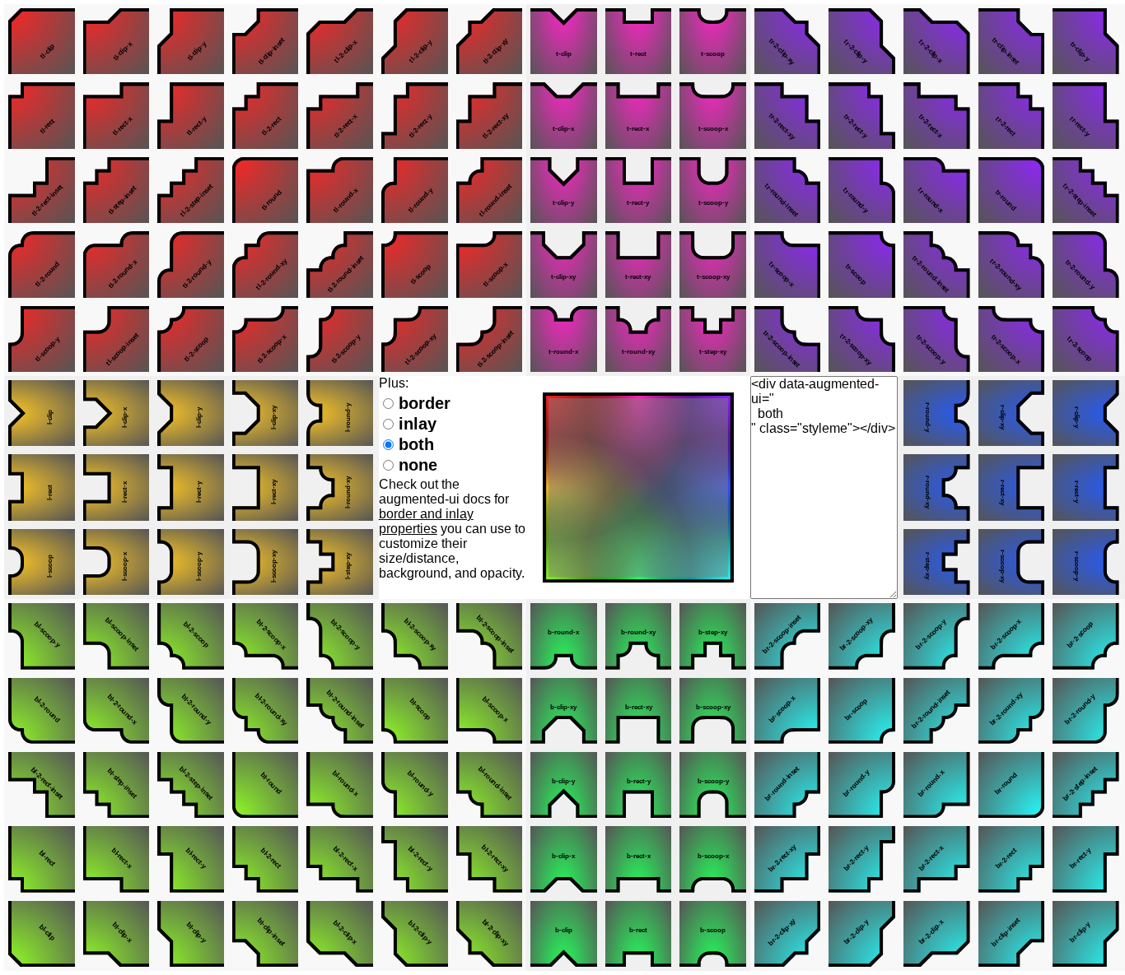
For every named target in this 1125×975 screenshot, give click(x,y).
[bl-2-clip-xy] (489, 934)
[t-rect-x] (638, 115)
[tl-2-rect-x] (339, 115)
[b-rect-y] (638, 785)
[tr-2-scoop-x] (1011, 339)
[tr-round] (1011, 190)
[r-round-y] (936, 413)
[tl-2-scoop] (190, 339)
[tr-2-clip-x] (936, 41)
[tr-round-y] (862, 190)
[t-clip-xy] (563, 264)
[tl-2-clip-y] (414, 41)
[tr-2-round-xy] (1011, 264)
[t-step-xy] (712, 339)
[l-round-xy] (339, 487)
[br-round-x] (936, 785)
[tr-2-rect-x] (936, 115)
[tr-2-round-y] (1086, 264)
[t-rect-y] (638, 190)
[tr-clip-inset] (1011, 41)
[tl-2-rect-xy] (489, 115)
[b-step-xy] (712, 636)
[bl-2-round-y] (190, 711)
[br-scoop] (862, 711)
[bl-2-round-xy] (265, 711)
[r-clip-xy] (1011, 413)
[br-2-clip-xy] (787, 934)
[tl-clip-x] (116, 41)
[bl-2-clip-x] (339, 934)
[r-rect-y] (1086, 487)
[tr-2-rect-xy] (787, 115)
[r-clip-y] (1086, 413)
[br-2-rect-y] (862, 859)
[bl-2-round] (41, 711)
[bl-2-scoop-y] (339, 636)
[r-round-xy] (936, 487)
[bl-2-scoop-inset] (489, 636)
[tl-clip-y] (190, 41)
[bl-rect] (41, 859)
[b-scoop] (712, 934)
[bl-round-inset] (489, 785)
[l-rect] (41, 487)
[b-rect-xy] (638, 711)
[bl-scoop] (414, 711)
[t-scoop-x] (712, 115)
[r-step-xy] (936, 562)
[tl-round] (265, 190)
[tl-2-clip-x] (339, 41)
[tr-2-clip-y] (862, 41)
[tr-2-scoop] (1086, 339)
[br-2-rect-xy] (787, 859)
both (414, 444)
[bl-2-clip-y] (414, 934)
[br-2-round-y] (1086, 711)
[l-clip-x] (116, 413)
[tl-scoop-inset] (116, 339)
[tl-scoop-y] (41, 339)
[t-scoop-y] (712, 190)
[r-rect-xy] (1011, 487)
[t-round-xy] (638, 339)
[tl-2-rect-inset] (41, 190)
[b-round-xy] (638, 636)
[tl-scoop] (414, 264)
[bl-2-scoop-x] (265, 636)
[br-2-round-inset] (936, 711)
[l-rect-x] (116, 487)
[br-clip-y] (1086, 934)
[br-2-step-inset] (1086, 785)
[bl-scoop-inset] (116, 636)
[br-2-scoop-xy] (862, 636)
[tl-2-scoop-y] (339, 339)
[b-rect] (638, 934)
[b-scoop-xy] (712, 711)
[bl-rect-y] (190, 859)
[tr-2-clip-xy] (787, 41)
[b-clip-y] (563, 785)
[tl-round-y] (414, 190)
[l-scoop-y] (190, 562)
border (422, 403)
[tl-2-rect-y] (414, 115)
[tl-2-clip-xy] (489, 41)
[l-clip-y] (190, 413)
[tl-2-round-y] (190, 264)
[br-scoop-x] (787, 711)
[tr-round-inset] (787, 190)
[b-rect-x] (638, 859)
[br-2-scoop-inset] (787, 636)
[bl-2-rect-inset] (41, 785)
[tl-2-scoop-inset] (489, 339)
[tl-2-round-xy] (265, 264)
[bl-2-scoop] (190, 636)
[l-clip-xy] (265, 413)
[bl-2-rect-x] (339, 859)
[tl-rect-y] (190, 115)
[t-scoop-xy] (712, 264)
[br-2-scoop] (1086, 636)
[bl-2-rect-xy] (489, 859)
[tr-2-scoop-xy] (862, 339)
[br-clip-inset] (1011, 934)
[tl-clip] (41, 41)
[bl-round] (265, 785)
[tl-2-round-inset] (339, 264)
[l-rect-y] (190, 487)
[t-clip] (563, 41)
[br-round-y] (862, 785)
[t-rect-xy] (638, 264)
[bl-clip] (41, 934)
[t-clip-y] (563, 190)
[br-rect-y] (1086, 859)
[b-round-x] (563, 636)
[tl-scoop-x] (489, 264)
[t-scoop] (712, 41)
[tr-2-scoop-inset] (787, 339)
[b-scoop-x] (712, 859)
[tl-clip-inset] (265, 41)
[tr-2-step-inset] (1086, 190)
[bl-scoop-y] (41, 636)
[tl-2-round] (41, 264)
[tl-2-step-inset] (190, 190)
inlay (415, 424)
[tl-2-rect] (265, 115)
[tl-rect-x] (116, 115)
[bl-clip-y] (190, 934)
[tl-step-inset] (116, 190)
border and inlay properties (426, 521)
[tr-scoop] (862, 264)
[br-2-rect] (1011, 859)
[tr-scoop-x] (787, 264)
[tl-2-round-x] (116, 264)
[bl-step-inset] (116, 785)
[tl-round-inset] (489, 190)
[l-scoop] (41, 562)
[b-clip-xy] (563, 711)
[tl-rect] (41, 115)
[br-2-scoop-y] (936, 636)
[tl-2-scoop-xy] (414, 339)
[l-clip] (41, 413)
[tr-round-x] (936, 190)
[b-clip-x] (563, 859)
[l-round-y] (339, 413)
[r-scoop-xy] (1011, 562)
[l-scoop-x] (116, 562)
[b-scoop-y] (712, 785)
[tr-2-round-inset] (936, 264)
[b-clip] (563, 934)
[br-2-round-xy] (1011, 711)
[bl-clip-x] (116, 934)
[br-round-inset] (787, 785)
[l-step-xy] (339, 562)
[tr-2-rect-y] (862, 115)
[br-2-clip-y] (862, 934)
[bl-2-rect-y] (414, 859)
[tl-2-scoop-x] (265, 339)
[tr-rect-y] (1086, 115)
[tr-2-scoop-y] (936, 339)
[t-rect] (638, 41)
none (415, 465)
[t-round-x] (563, 339)
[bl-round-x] (339, 785)
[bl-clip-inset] (265, 934)
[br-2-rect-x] (936, 859)
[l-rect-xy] (265, 487)
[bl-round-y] (414, 785)
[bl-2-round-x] (116, 711)
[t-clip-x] (563, 115)
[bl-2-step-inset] (190, 785)
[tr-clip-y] (1086, 41)
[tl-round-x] (339, 190)
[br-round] (1011, 785)
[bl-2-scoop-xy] (414, 636)
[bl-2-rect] (265, 859)
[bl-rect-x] (116, 859)
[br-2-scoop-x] (1011, 636)
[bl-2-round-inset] (339, 711)
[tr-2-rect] (1011, 115)
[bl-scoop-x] (489, 711)
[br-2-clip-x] (936, 934)
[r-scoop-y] (1086, 562)
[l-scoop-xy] (265, 562)
